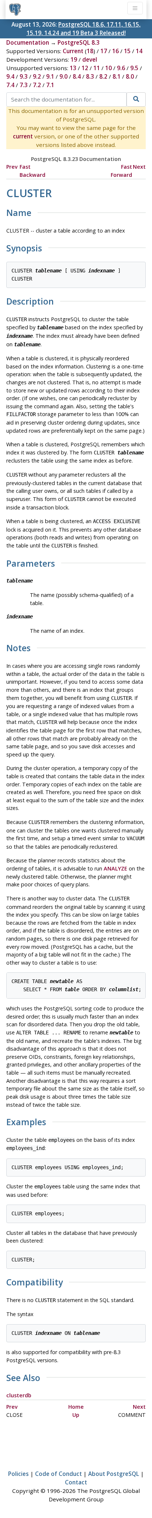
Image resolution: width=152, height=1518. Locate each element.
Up (75, 1414)
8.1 (117, 76)
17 (103, 51)
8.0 (130, 76)
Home (76, 1406)
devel (89, 59)
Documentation (27, 42)
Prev (12, 166)
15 (127, 51)
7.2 (37, 85)
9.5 (134, 68)
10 (108, 68)
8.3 (90, 76)
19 (73, 59)
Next (139, 166)
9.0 (63, 76)
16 (115, 51)
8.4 (77, 76)
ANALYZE (115, 868)
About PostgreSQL (113, 1473)
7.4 (10, 85)
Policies (18, 1473)
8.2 (103, 76)
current (23, 136)
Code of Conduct (58, 1473)
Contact (76, 1482)
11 (96, 68)
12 (85, 68)
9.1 (50, 76)
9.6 (121, 68)
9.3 (24, 76)
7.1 (50, 85)
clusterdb (18, 1395)
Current (73, 51)
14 (139, 51)
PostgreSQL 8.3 (79, 42)
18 (90, 51)
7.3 (24, 85)
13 (73, 68)
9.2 (37, 76)
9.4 (10, 76)
